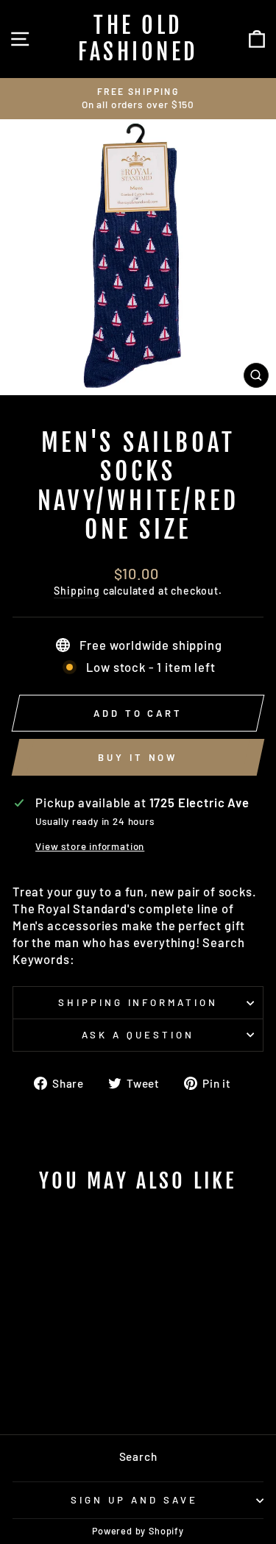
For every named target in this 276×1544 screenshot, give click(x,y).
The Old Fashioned (138, 38)
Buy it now (137, 757)
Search (138, 1456)
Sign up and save (134, 1500)
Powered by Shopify (138, 1531)
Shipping (77, 590)
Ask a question (138, 1035)
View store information (89, 846)
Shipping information (138, 1002)
